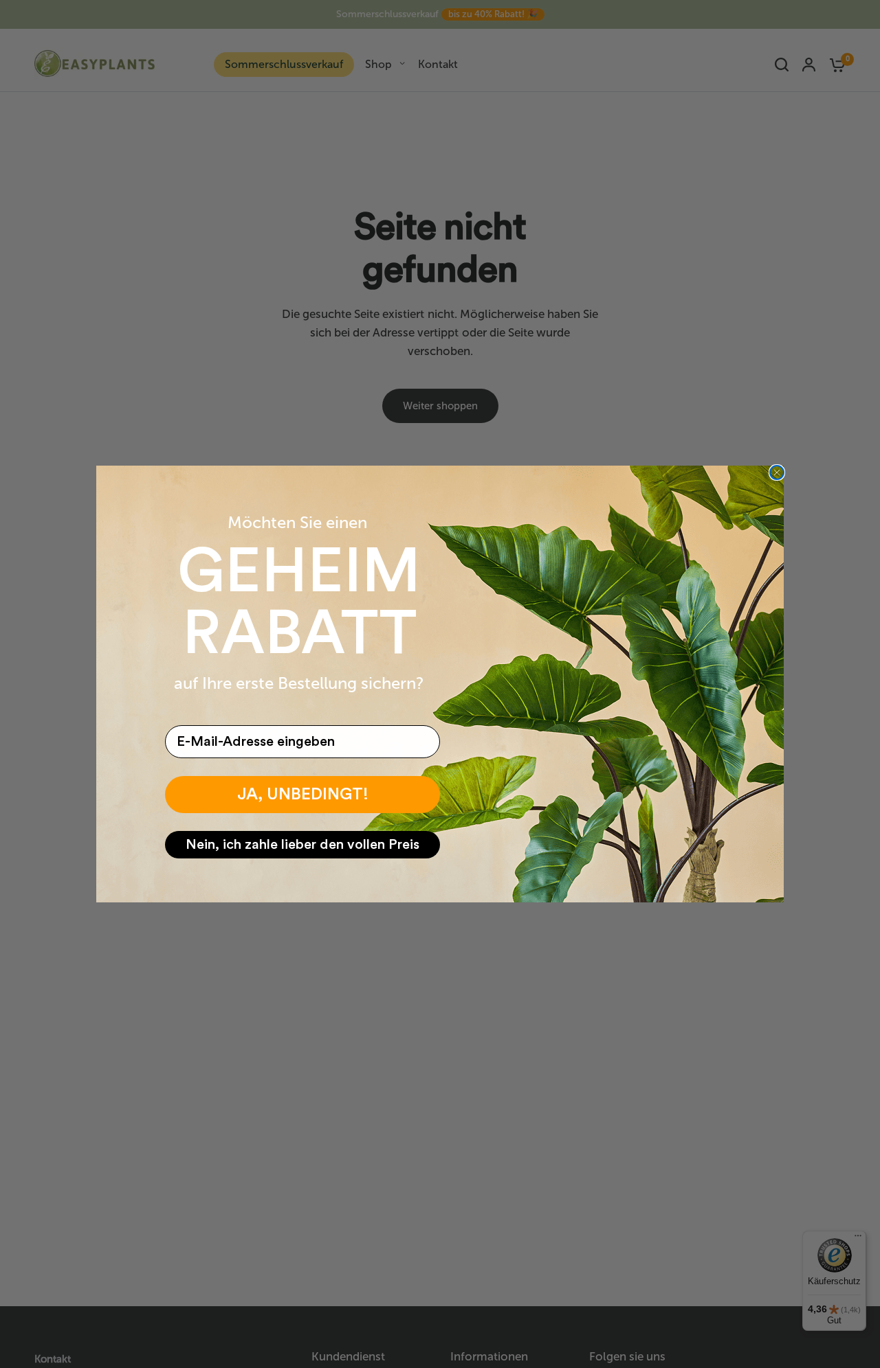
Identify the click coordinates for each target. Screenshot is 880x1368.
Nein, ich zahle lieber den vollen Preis (302, 845)
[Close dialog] (777, 472)
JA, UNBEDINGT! (302, 794)
